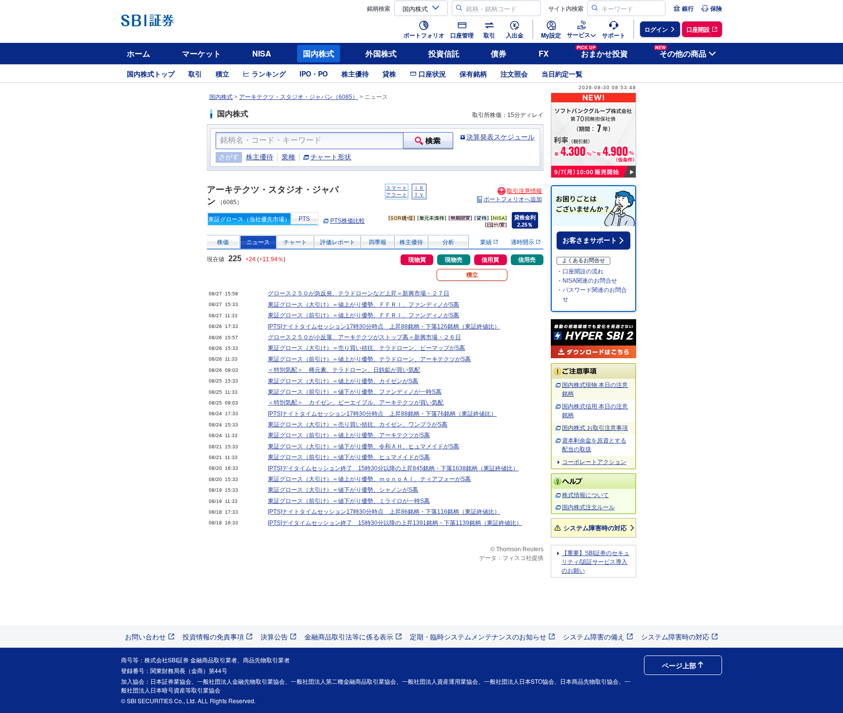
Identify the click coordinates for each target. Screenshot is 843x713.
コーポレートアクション (594, 462)
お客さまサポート (589, 240)
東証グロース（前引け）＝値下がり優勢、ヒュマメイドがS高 (349, 457)
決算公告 (274, 636)
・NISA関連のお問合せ (587, 280)
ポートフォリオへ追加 (512, 199)
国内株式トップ (151, 73)
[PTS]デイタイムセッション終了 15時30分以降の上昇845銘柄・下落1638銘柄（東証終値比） (393, 468)
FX (544, 53)
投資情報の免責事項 (213, 636)
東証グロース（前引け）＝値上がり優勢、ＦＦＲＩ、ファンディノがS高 (363, 315)
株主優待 (355, 73)
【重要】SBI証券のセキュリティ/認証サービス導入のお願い (595, 562)
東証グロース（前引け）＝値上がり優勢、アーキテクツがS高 (349, 435)
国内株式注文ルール (588, 507)
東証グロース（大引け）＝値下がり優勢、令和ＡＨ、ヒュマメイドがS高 (363, 446)
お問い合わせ (145, 636)
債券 (498, 53)
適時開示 (523, 242)
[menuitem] (683, 8)
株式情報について (585, 495)
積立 (222, 73)
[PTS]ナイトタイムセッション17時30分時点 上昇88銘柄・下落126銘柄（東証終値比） (384, 326)
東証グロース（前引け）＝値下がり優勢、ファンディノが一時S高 (355, 391)
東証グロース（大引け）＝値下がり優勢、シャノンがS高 (343, 489)
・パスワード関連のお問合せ (592, 295)
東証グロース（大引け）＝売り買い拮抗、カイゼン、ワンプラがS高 (357, 424)
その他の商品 (680, 52)
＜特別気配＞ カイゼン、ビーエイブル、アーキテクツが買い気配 (355, 402)
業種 (288, 157)
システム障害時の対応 (595, 527)
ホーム (138, 53)
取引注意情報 (524, 191)
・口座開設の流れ (580, 271)
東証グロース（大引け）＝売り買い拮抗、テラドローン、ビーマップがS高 (366, 348)
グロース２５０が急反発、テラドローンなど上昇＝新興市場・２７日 (358, 293)
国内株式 (318, 53)
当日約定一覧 (562, 73)
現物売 (453, 259)
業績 (486, 242)
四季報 (377, 242)
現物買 (417, 259)
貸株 (389, 73)
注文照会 (514, 73)
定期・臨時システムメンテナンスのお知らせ (478, 636)
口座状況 (432, 73)
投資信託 (444, 53)
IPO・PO (314, 73)
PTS (304, 218)
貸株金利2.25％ (525, 221)
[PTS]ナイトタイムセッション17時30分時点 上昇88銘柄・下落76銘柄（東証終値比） (382, 413)
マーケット (201, 53)
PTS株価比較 (347, 220)
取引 (195, 73)
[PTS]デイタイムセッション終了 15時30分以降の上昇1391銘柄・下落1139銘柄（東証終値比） (395, 523)
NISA (261, 53)
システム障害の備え (593, 636)
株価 (223, 242)
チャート (295, 242)
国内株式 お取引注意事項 (595, 427)
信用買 (490, 259)
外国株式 (381, 53)
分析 (448, 242)
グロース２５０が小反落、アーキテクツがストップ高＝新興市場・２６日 (364, 337)
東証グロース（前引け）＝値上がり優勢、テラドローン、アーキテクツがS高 (369, 359)
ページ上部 (679, 665)
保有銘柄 (473, 73)
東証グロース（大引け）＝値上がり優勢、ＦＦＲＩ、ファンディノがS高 (363, 304)
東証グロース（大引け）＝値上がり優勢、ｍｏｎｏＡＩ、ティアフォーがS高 (369, 479)
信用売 (527, 259)
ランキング (269, 73)
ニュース (258, 242)
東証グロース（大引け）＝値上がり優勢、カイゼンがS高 (343, 381)
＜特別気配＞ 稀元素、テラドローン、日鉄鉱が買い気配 (344, 369)
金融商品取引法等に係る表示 (348, 636)
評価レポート (337, 242)
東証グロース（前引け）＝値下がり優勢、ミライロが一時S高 (349, 501)
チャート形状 (330, 157)
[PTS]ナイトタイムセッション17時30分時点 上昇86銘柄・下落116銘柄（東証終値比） (384, 511)
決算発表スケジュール (500, 137)
